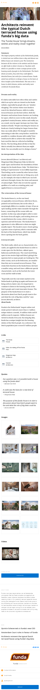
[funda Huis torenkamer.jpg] (10, 486)
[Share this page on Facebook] (33, 3)
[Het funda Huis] (10, 554)
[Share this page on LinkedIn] (35, 3)
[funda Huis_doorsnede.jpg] (10, 525)
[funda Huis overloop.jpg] (29, 448)
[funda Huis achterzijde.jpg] (29, 429)
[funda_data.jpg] (29, 525)
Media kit (20, 687)
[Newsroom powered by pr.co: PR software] (35, 646)
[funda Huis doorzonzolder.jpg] (29, 486)
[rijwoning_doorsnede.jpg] (29, 505)
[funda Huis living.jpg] (10, 448)
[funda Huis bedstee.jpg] (29, 467)
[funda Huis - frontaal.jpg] (10, 429)
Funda (20, 663)
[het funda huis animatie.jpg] (20, 13)
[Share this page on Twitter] (38, 3)
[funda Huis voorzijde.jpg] (10, 505)
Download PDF (20, 575)
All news (4, 2)
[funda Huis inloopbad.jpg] (10, 467)
